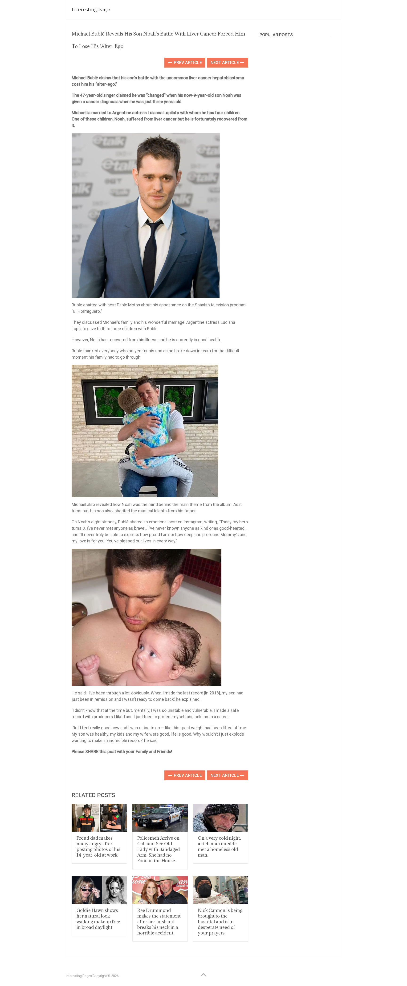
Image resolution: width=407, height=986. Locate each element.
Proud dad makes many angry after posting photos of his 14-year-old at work (98, 846)
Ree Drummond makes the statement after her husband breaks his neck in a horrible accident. (159, 921)
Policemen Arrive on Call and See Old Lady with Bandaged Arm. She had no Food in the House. (158, 849)
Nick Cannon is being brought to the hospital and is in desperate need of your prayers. (220, 921)
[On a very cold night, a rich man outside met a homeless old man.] (220, 817)
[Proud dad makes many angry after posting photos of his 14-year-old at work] (99, 817)
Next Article (225, 62)
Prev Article (187, 62)
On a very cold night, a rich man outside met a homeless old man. (219, 846)
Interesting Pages (91, 9)
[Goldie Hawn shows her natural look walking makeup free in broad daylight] (99, 890)
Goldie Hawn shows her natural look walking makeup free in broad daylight (98, 918)
